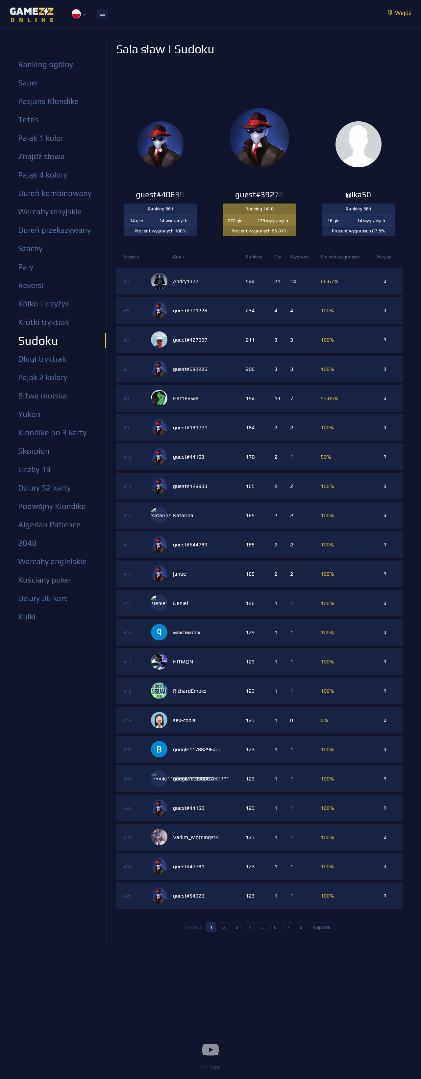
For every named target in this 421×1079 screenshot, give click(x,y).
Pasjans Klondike (48, 101)
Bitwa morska (42, 395)
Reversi (31, 285)
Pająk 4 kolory (42, 174)
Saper (28, 82)
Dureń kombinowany (54, 193)
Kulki (27, 616)
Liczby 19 (34, 469)
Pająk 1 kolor (40, 137)
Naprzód (322, 927)
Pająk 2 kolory (42, 377)
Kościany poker (45, 579)
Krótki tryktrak (43, 322)
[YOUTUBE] (210, 1050)
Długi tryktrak (42, 358)
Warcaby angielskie (52, 561)
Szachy (30, 248)
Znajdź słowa (41, 156)
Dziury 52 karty (44, 487)
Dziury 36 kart (42, 598)
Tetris (28, 119)
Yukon (29, 414)
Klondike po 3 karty (52, 432)
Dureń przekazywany (54, 230)
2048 (27, 543)
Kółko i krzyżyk (43, 303)
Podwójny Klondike (52, 506)
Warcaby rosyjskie (50, 211)
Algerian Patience (49, 524)
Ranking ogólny (45, 64)
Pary (25, 266)
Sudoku (38, 341)
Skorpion (34, 450)
